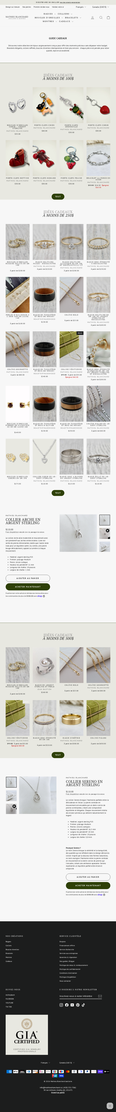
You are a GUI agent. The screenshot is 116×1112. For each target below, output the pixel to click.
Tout (58, 196)
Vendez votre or (58, 7)
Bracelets (72, 17)
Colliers (64, 13)
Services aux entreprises (69, 953)
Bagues (49, 13)
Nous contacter (65, 981)
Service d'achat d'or (67, 949)
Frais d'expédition (12, 532)
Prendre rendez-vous (41, 7)
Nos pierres (26, 7)
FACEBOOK (10, 999)
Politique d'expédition (68, 977)
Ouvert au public (58, 1092)
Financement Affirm (67, 945)
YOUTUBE (9, 1003)
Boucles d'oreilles (48, 17)
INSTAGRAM (10, 995)
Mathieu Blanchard (17, 515)
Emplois (62, 941)
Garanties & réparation (68, 957)
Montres (49, 21)
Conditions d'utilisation (68, 973)
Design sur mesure (13, 7)
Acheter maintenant (28, 587)
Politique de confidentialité (70, 969)
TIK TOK (9, 1007)
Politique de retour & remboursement (74, 965)
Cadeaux (65, 21)
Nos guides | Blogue (67, 961)
